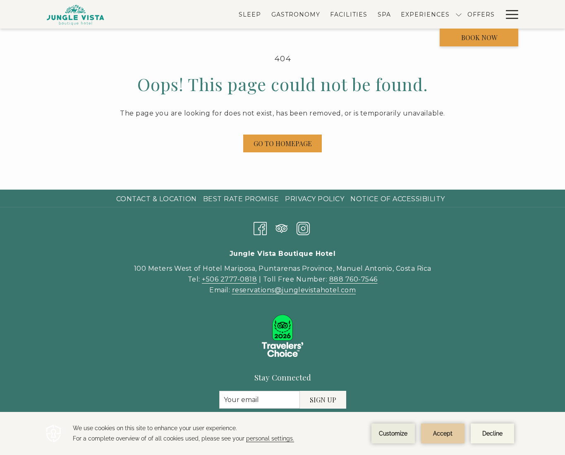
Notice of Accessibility (397, 199)
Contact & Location (156, 199)
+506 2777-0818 (229, 279)
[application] (282, 433)
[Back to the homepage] (76, 14)
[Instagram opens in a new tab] (303, 227)
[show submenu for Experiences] (458, 14)
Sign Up (323, 399)
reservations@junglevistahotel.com (294, 290)
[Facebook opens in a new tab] (260, 227)
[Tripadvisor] (281, 227)
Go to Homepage (283, 143)
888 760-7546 (353, 279)
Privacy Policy (314, 199)
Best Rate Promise (241, 199)
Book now (479, 37)
